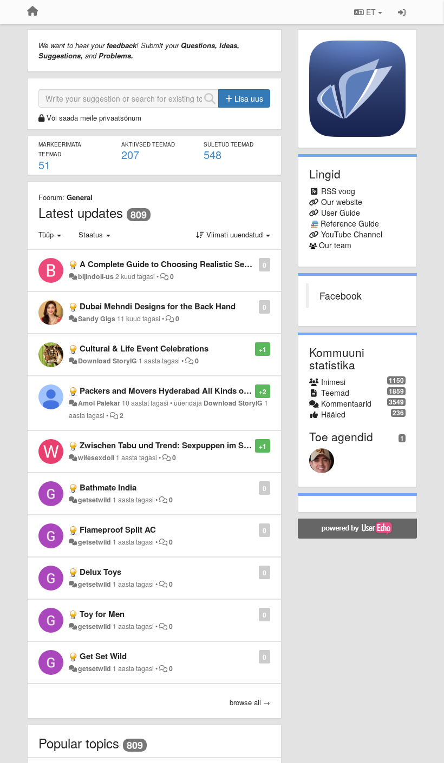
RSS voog (338, 190)
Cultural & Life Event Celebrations (144, 348)
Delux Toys (100, 572)
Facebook (340, 295)
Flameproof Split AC (118, 529)
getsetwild (94, 500)
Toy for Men (102, 614)
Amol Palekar (99, 403)
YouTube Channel (351, 234)
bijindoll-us (96, 276)
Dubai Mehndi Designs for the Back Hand (158, 306)
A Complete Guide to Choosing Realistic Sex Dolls (175, 264)
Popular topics (78, 742)
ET (371, 11)
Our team (335, 245)
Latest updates (80, 212)
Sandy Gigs (96, 318)
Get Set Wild (103, 656)
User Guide (340, 212)
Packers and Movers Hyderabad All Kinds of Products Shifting (197, 390)
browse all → (250, 702)
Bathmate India (108, 487)
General (80, 197)
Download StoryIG (107, 361)
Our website (341, 201)
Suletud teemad (228, 144)
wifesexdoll (96, 457)
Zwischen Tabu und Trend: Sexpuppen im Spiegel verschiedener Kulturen (218, 445)
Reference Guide (350, 223)
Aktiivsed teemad (148, 144)
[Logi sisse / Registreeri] (402, 12)
